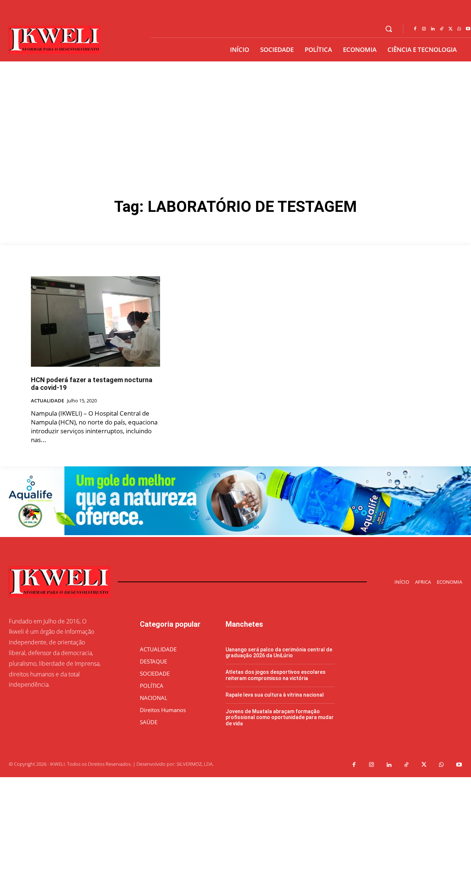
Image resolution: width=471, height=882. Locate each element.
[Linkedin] (432, 29)
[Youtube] (459, 765)
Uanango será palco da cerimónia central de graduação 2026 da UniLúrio (279, 653)
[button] (388, 29)
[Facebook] (415, 29)
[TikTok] (441, 29)
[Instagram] (423, 29)
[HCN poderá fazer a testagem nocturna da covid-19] (95, 321)
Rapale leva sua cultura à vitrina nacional (275, 695)
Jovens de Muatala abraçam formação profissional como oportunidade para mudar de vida (280, 717)
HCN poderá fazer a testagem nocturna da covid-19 (91, 384)
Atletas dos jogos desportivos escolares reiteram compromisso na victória (276, 675)
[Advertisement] (235, 116)
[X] (450, 29)
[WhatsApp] (459, 29)
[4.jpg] (235, 533)
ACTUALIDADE (47, 401)
